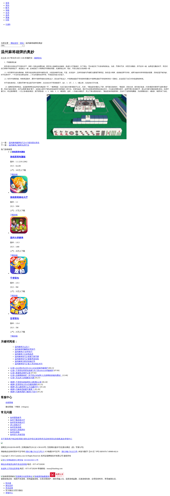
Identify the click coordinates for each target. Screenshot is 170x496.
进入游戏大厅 (15, 425)
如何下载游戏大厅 (17, 420)
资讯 (7, 5)
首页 (7, 3)
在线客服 (9, 402)
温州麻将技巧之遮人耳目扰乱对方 (29, 364)
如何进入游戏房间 (17, 430)
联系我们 (20, 439)
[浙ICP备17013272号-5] (34, 452)
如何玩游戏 (14, 432)
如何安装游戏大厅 (17, 422)
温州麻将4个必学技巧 (23, 352)
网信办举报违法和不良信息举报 (14, 464)
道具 (7, 15)
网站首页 (14, 43)
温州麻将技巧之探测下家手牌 (27, 356)
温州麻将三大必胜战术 (24, 354)
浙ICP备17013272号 (69, 452)
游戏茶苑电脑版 (18, 157)
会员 (7, 13)
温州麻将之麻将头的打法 (19, 145)
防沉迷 (8, 483)
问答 (7, 20)
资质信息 (53, 439)
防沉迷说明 (36, 439)
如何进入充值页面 (17, 435)
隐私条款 (60, 439)
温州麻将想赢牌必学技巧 (25, 349)
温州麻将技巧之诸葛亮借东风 (27, 359)
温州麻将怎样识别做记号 (25, 361)
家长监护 (28, 439)
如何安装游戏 (15, 427)
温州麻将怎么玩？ (22, 347)
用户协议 (12, 439)
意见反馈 (45, 439)
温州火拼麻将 (16, 237)
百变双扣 (14, 318)
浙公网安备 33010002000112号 (26, 460)
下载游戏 (14, 174)
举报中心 (68, 439)
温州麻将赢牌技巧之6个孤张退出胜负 (24, 143)
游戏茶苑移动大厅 (19, 197)
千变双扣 (14, 278)
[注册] (8, 24)
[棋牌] (25, 382)
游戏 (7, 10)
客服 (7, 18)
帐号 (7, 8)
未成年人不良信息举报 (10, 469)
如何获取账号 (15, 418)
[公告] (29, 368)
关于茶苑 (4, 439)
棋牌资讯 (38, 58)
